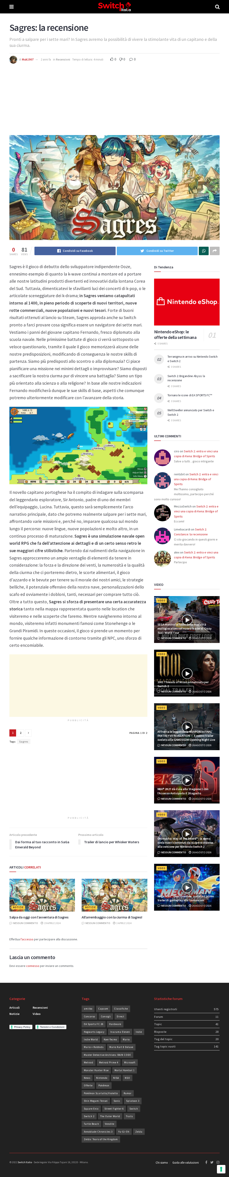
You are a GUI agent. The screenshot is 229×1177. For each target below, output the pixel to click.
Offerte (88, 1085)
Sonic (117, 1100)
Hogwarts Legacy (94, 1031)
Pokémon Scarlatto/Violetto (101, 1093)
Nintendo (101, 1077)
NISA (116, 1077)
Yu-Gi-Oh (123, 1131)
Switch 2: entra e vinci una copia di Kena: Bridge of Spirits (196, 479)
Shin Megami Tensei (96, 1100)
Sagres (23, 741)
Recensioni (63, 59)
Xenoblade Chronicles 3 (98, 1131)
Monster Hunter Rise (96, 1070)
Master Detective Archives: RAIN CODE (107, 1054)
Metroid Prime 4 (108, 1062)
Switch (133, 1108)
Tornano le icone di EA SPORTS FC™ (190, 395)
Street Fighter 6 (114, 1108)
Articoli (14, 1008)
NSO (127, 1077)
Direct (120, 1016)
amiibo (88, 1008)
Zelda (138, 1131)
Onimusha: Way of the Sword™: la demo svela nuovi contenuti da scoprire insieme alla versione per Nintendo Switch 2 (185, 843)
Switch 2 (89, 1116)
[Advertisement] (114, 97)
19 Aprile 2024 (52, 923)
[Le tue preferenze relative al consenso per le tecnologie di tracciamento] (221, 1169)
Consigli (106, 1016)
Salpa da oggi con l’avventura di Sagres (38, 917)
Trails (129, 1116)
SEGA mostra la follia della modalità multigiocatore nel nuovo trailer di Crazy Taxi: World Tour (184, 628)
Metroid (88, 1062)
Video (161, 600)
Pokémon (103, 1085)
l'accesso (27, 939)
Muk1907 (28, 59)
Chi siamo (162, 1162)
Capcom (103, 1008)
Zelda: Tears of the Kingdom (101, 1139)
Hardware (115, 1024)
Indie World (91, 1039)
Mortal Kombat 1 (124, 1070)
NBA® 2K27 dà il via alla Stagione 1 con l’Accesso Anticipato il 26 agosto (182, 791)
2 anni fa (46, 59)
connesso (32, 966)
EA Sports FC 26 (93, 1024)
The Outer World (110, 1116)
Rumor (127, 1093)
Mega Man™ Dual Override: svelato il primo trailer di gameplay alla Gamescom (185, 898)
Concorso (89, 1016)
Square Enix (91, 1108)
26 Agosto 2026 (201, 638)
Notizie (18, 907)
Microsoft (130, 1062)
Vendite (109, 1123)
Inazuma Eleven (120, 1031)
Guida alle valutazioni (185, 1162)
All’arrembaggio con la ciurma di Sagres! (112, 917)
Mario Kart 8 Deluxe (121, 1047)
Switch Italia (25, 1162)
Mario (126, 1039)
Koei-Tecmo (110, 1039)
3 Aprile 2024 (123, 923)
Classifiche (121, 1008)
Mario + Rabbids (94, 1047)
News (87, 1077)
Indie (139, 1031)
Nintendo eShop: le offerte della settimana (175, 334)
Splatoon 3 (132, 1100)
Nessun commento (25, 923)
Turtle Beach (91, 1123)
